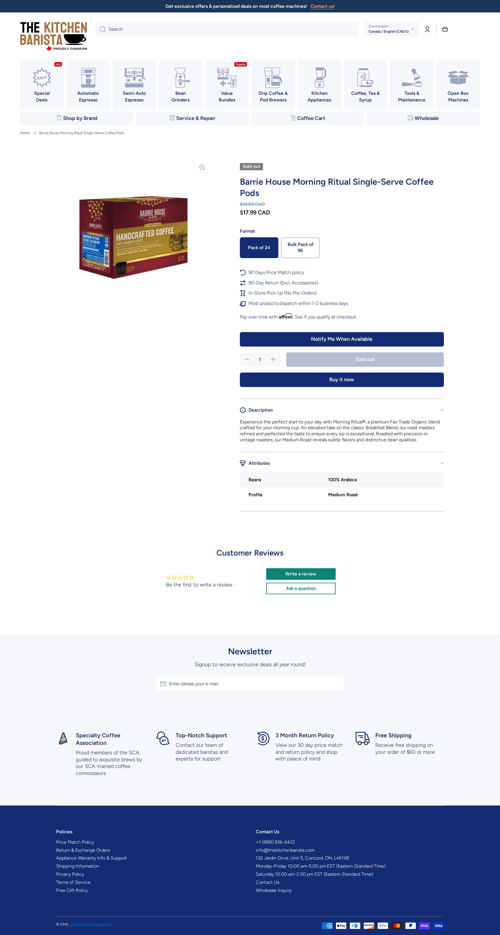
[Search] (100, 29)
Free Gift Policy (72, 890)
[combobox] (227, 29)
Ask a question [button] (301, 588)
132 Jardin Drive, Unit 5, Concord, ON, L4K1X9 (302, 858)
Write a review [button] (300, 574)
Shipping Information (77, 866)
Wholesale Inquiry (274, 890)
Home (25, 133)
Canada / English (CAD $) (389, 31)
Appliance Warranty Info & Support (91, 858)
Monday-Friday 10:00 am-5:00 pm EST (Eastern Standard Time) (320, 866)
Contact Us (267, 882)
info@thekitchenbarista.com (285, 850)
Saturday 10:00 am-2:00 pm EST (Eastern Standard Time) (314, 874)
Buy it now (341, 379)
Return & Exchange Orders (83, 850)
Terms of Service (73, 882)
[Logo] (53, 37)
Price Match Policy (75, 842)
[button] (445, 29)
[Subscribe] (337, 684)
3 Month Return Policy (304, 735)
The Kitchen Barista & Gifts (90, 924)
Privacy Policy (70, 874)
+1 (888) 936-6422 (275, 842)
